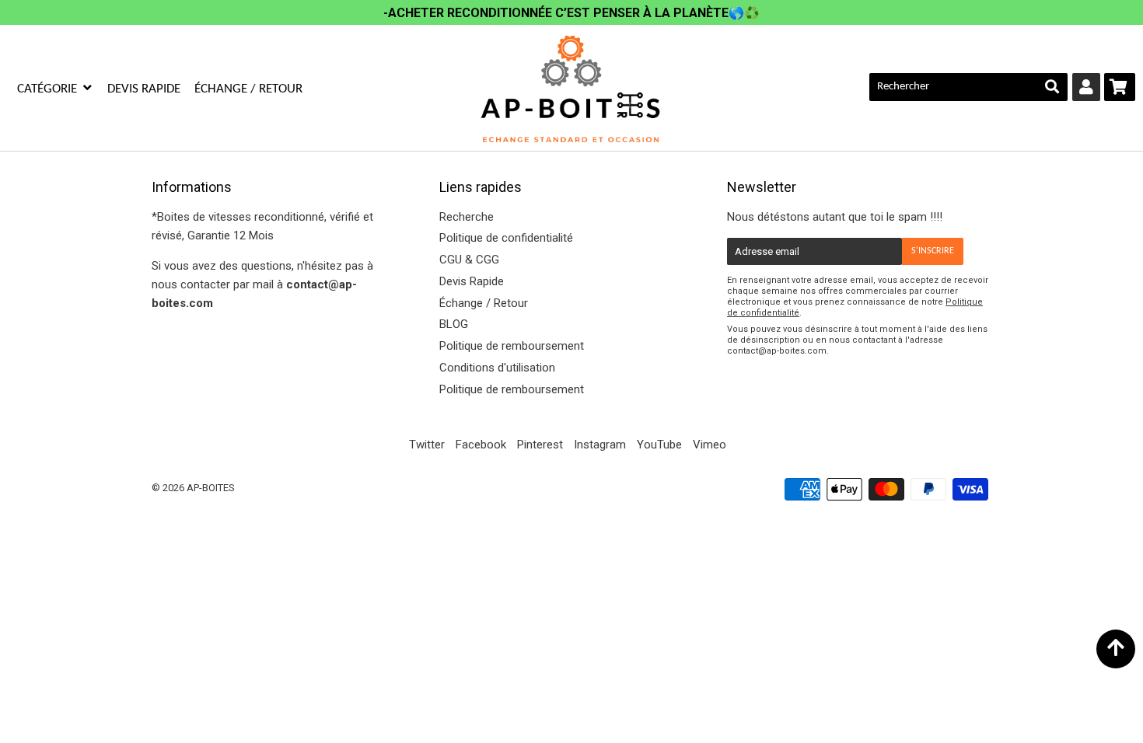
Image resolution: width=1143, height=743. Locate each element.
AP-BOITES (211, 488)
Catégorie (48, 89)
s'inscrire (932, 251)
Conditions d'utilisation (497, 368)
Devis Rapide (143, 89)
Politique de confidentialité (506, 238)
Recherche (466, 217)
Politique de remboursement (511, 346)
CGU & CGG (469, 260)
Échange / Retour (248, 89)
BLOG (453, 324)
